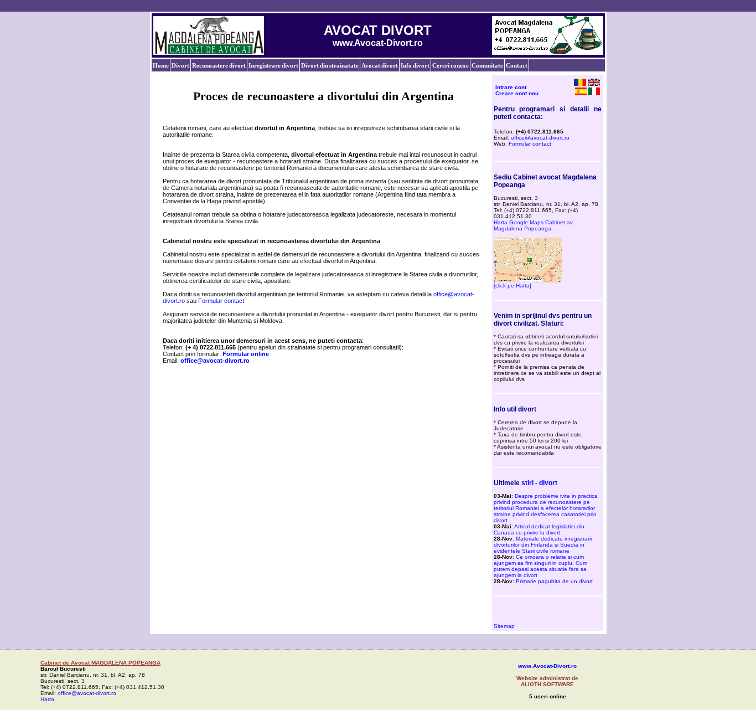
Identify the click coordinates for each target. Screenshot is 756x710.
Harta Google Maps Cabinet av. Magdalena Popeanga (534, 225)
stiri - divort (539, 483)
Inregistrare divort (273, 65)
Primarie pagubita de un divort (554, 581)
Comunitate (487, 65)
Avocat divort (379, 65)
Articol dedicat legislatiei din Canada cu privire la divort (539, 529)
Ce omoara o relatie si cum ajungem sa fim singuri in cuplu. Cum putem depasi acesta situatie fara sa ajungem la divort (540, 566)
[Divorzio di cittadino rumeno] (594, 93)
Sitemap (504, 626)
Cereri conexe (450, 65)
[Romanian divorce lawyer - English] (594, 84)
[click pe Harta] (512, 285)
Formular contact (221, 300)
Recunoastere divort (219, 65)
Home (161, 65)
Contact (516, 65)
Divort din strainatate (330, 65)
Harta (47, 699)
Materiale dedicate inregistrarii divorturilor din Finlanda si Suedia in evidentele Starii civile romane (543, 545)
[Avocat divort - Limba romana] (580, 84)
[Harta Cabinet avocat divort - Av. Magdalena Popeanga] (528, 280)
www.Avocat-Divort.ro (547, 666)
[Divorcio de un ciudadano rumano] (581, 93)
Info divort (415, 65)
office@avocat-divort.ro (540, 138)
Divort (180, 65)
